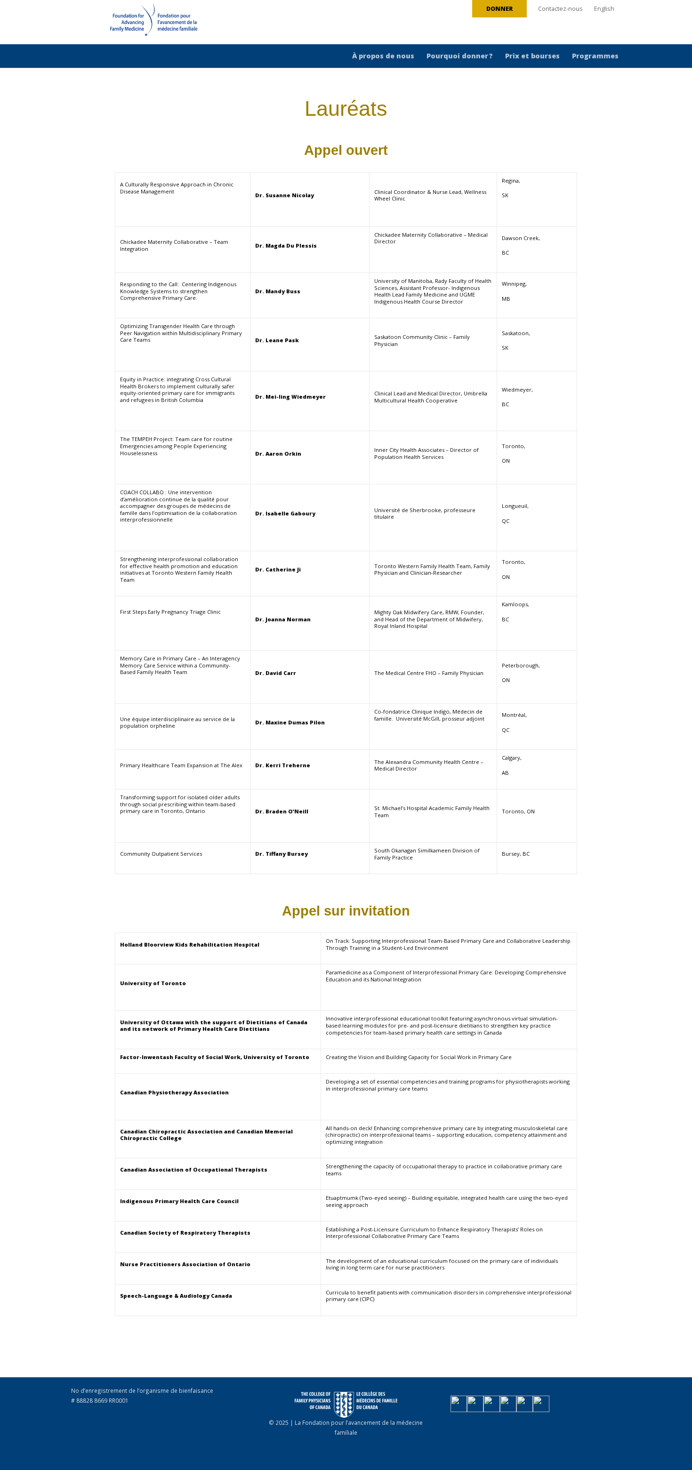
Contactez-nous (560, 9)
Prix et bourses (532, 55)
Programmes (595, 55)
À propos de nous (383, 55)
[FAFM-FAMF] (136, 23)
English (604, 9)
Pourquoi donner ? (459, 55)
